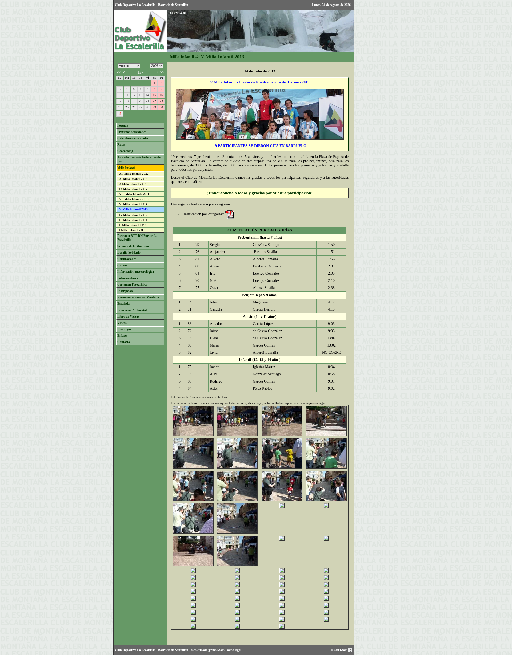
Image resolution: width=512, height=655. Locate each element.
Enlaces (122, 335)
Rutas (121, 145)
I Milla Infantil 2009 (132, 230)
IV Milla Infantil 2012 (133, 215)
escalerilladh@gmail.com (208, 650)
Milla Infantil (182, 57)
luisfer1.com (339, 650)
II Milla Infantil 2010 (132, 225)
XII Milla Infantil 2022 (134, 173)
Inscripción (125, 291)
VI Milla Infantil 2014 (133, 204)
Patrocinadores (127, 278)
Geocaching (125, 151)
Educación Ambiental (132, 310)
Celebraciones (126, 259)
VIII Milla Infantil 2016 (134, 194)
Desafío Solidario (129, 252)
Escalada (123, 304)
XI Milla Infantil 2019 (133, 178)
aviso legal (234, 650)
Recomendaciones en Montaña (138, 297)
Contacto (123, 342)
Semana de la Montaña (133, 246)
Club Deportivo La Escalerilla (135, 650)
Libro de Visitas (128, 316)
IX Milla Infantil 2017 (133, 188)
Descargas (124, 329)
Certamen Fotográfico (132, 284)
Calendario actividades (133, 138)
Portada (122, 125)
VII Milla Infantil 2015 (134, 199)
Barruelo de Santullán (173, 650)
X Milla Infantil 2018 (132, 183)
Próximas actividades (131, 132)
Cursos (122, 265)
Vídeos (122, 323)
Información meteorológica (135, 272)
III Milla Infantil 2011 (133, 220)
